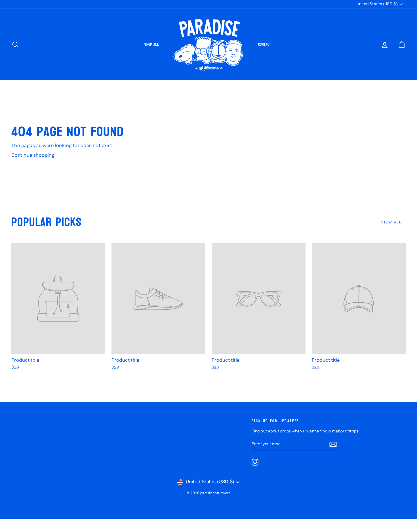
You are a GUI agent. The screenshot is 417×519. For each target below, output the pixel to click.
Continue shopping (32, 155)
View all (391, 222)
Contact (264, 44)
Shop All (151, 44)
